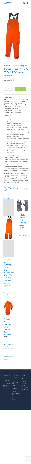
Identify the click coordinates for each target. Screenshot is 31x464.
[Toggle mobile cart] (24, 3)
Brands (7, 382)
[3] (15, 35)
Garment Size (8, 80)
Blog (4, 389)
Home (4, 379)
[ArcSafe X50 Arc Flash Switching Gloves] (22, 205)
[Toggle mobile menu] (27, 3)
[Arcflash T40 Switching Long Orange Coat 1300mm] (8, 308)
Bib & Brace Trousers (16, 189)
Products (5, 380)
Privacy (7, 386)
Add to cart (20, 89)
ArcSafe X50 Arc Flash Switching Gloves (22, 220)
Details (10, 293)
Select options (6, 293)
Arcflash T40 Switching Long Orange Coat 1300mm (7, 327)
